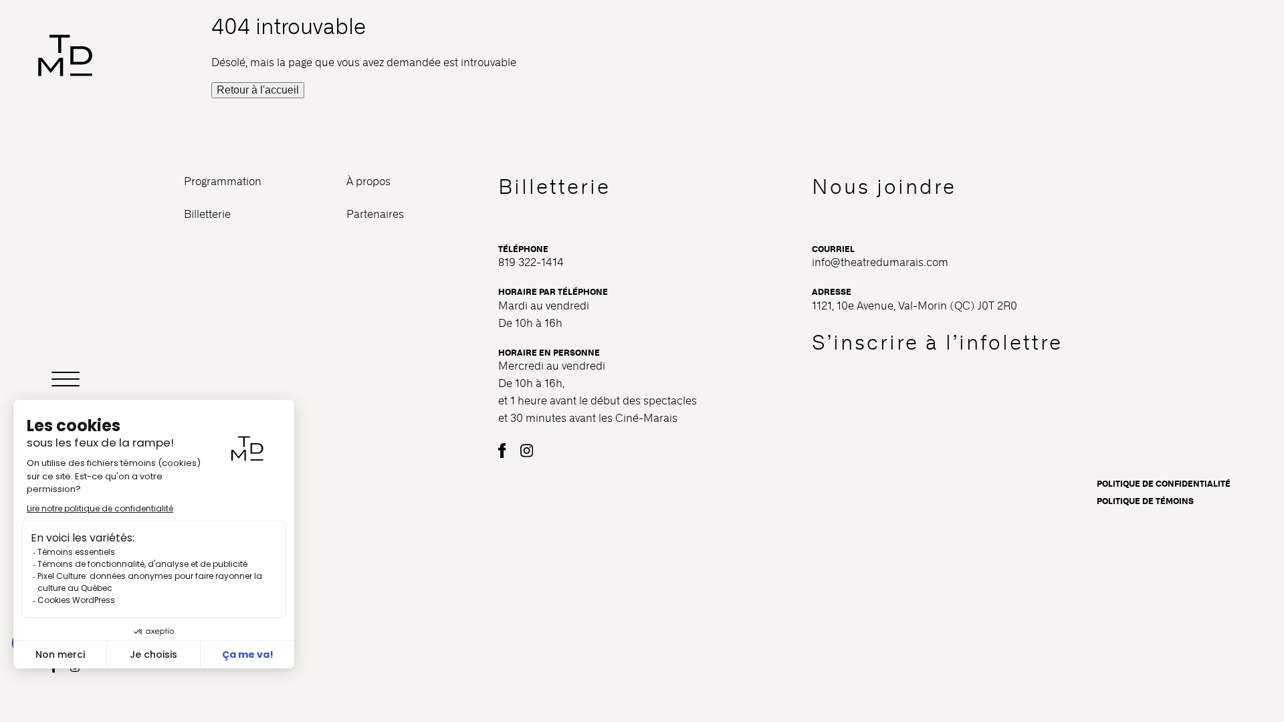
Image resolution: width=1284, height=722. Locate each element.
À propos (368, 181)
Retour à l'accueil (258, 90)
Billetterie (207, 214)
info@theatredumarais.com (880, 262)
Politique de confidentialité (1163, 484)
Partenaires (375, 214)
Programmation (222, 181)
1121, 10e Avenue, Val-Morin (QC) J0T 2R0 (914, 305)
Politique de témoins (1145, 501)
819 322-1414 (531, 262)
